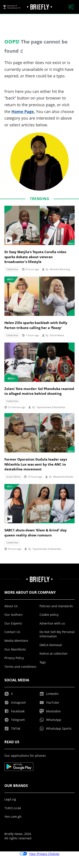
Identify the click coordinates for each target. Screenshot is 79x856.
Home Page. (23, 111)
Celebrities (12, 269)
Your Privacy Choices (44, 854)
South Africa (13, 476)
